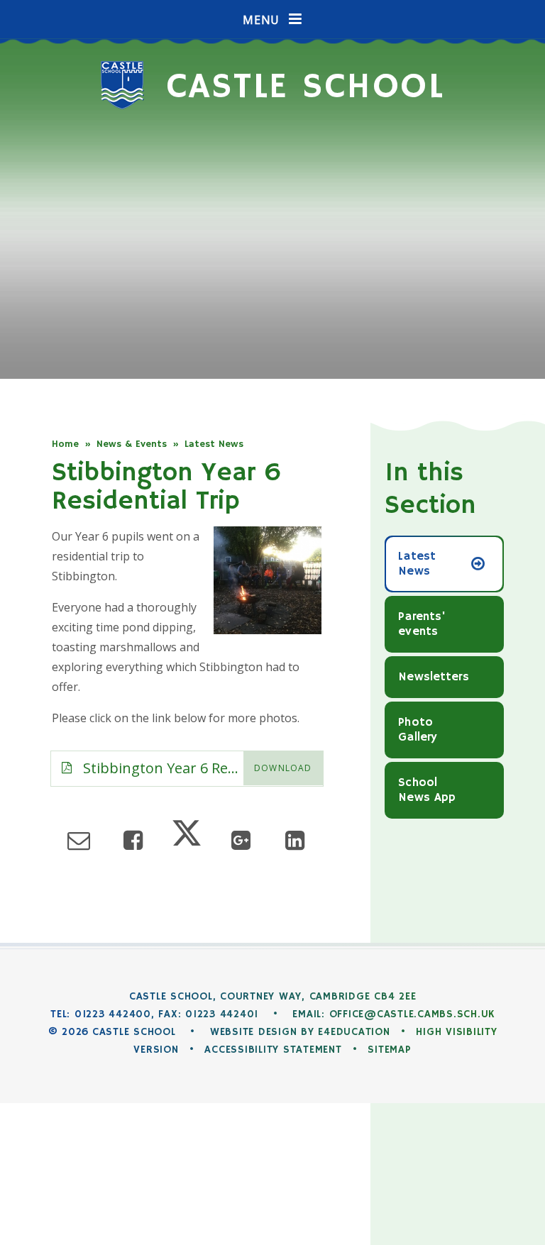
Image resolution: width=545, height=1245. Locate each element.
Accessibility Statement (272, 1049)
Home (65, 444)
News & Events (132, 444)
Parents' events (422, 624)
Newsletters (433, 677)
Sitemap (389, 1049)
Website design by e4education (300, 1032)
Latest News (214, 444)
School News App (427, 790)
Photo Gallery (417, 730)
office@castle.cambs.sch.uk (412, 1014)
